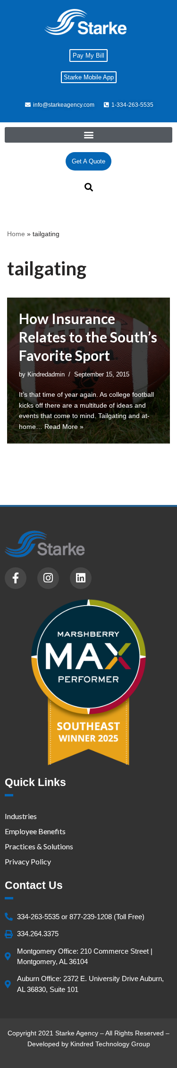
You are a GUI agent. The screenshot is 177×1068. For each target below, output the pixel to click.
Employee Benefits (35, 831)
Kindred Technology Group (110, 1044)
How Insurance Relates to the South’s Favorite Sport (88, 337)
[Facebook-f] (15, 578)
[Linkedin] (81, 578)
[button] (88, 135)
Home (16, 234)
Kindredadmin (46, 374)
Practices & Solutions (39, 846)
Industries (21, 816)
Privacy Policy (28, 861)
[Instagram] (48, 578)
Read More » (64, 426)
